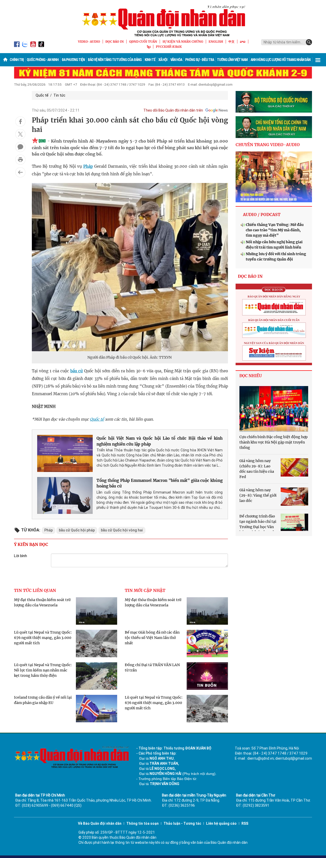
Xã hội (162, 59)
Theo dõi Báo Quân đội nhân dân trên (173, 110)
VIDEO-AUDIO (89, 41)
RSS (244, 823)
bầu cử (76, 371)
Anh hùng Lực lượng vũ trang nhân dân (280, 59)
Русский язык (169, 47)
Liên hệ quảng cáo (221, 823)
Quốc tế (42, 95)
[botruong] (274, 102)
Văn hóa (176, 59)
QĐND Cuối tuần (143, 41)
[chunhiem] (274, 127)
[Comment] (20, 147)
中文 (231, 41)
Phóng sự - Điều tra (199, 59)
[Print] (20, 160)
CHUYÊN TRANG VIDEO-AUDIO (268, 144)
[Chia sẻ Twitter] (20, 134)
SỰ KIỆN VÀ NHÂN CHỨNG (182, 41)
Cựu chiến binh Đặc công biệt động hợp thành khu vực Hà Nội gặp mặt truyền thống (273, 442)
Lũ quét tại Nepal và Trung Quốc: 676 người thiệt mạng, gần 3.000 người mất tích (43, 637)
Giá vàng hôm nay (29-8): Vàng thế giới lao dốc (258, 495)
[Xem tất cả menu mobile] (317, 60)
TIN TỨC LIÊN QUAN (35, 590)
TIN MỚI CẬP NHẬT (145, 590)
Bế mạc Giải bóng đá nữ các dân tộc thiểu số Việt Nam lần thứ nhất (152, 637)
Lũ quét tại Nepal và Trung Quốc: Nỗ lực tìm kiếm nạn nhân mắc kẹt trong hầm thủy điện (43, 670)
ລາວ (243, 41)
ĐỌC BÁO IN (114, 41)
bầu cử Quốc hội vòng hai (122, 530)
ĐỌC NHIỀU (250, 375)
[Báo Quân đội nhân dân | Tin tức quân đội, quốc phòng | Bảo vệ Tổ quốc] (163, 21)
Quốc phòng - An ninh (43, 59)
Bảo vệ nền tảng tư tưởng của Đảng (115, 59)
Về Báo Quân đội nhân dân (99, 823)
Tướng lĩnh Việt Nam (232, 59)
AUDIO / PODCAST (261, 214)
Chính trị (17, 59)
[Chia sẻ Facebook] (20, 121)
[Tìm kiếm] (309, 42)
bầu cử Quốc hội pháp (77, 530)
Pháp (88, 166)
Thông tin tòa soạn (142, 823)
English (216, 41)
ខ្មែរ (149, 47)
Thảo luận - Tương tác (182, 823)
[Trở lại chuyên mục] (20, 172)
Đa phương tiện (73, 59)
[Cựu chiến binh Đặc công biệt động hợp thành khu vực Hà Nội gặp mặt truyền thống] (273, 409)
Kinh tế (150, 59)
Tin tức (59, 95)
